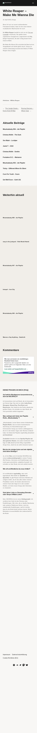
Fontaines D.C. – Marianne (12, 157)
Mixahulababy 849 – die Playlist (13, 313)
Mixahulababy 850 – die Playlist (13, 217)
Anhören (6, 100)
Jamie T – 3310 (8, 146)
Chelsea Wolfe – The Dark (12, 135)
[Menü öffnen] (33, 3)
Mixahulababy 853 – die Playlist (14, 163)
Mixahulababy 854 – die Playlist (14, 129)
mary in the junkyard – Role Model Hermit (16, 241)
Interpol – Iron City (9, 289)
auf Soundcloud (7, 435)
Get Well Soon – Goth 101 (12, 180)
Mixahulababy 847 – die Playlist (13, 265)
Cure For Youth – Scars (11, 174)
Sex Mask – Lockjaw (10, 140)
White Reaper (15, 100)
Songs (14, 19)
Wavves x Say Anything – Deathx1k (14, 337)
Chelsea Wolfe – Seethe (11, 151)
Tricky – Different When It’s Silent (14, 168)
